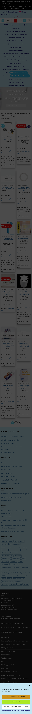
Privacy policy (19, 710)
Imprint (27, 710)
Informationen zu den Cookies (16, 706)
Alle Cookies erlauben (16, 697)
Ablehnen (16, 702)
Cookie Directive (7, 710)
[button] (29, 686)
